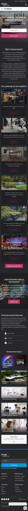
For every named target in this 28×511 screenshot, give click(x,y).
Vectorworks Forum (19, 480)
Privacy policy (4, 502)
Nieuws (3, 487)
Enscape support (19, 478)
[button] (23, 1)
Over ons (17, 487)
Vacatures (17, 489)
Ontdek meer (14, 301)
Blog (2, 489)
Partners (3, 493)
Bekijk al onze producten (14, 266)
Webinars (3, 491)
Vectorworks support (20, 476)
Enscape (3, 478)
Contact (16, 1)
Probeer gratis (14, 30)
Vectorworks (4, 476)
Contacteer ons (18, 491)
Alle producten (14, 36)
